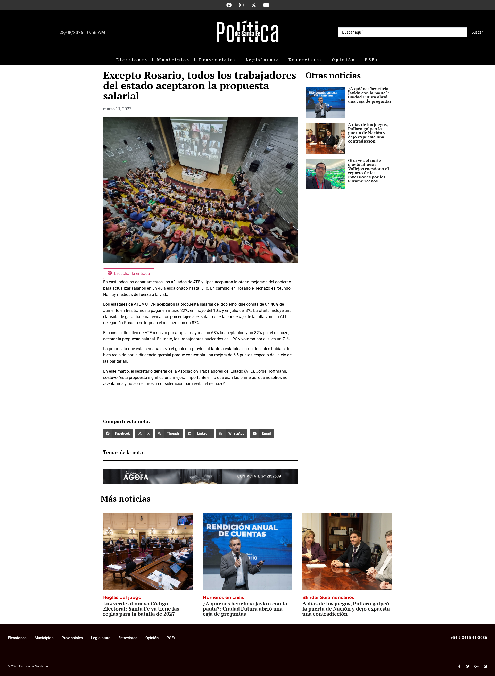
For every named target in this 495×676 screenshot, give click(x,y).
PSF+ (372, 59)
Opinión (344, 59)
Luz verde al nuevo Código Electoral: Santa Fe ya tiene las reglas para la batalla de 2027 (141, 608)
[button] (118, 433)
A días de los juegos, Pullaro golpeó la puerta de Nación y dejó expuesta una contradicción (368, 133)
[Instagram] (241, 5)
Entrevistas (305, 59)
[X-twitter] (253, 5)
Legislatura (263, 59)
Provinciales (218, 59)
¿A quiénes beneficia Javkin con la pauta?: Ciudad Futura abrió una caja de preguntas (369, 95)
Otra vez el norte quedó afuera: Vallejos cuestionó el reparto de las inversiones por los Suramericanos (368, 170)
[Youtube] (266, 5)
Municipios (173, 59)
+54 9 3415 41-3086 (469, 637)
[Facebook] (229, 5)
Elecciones (132, 59)
